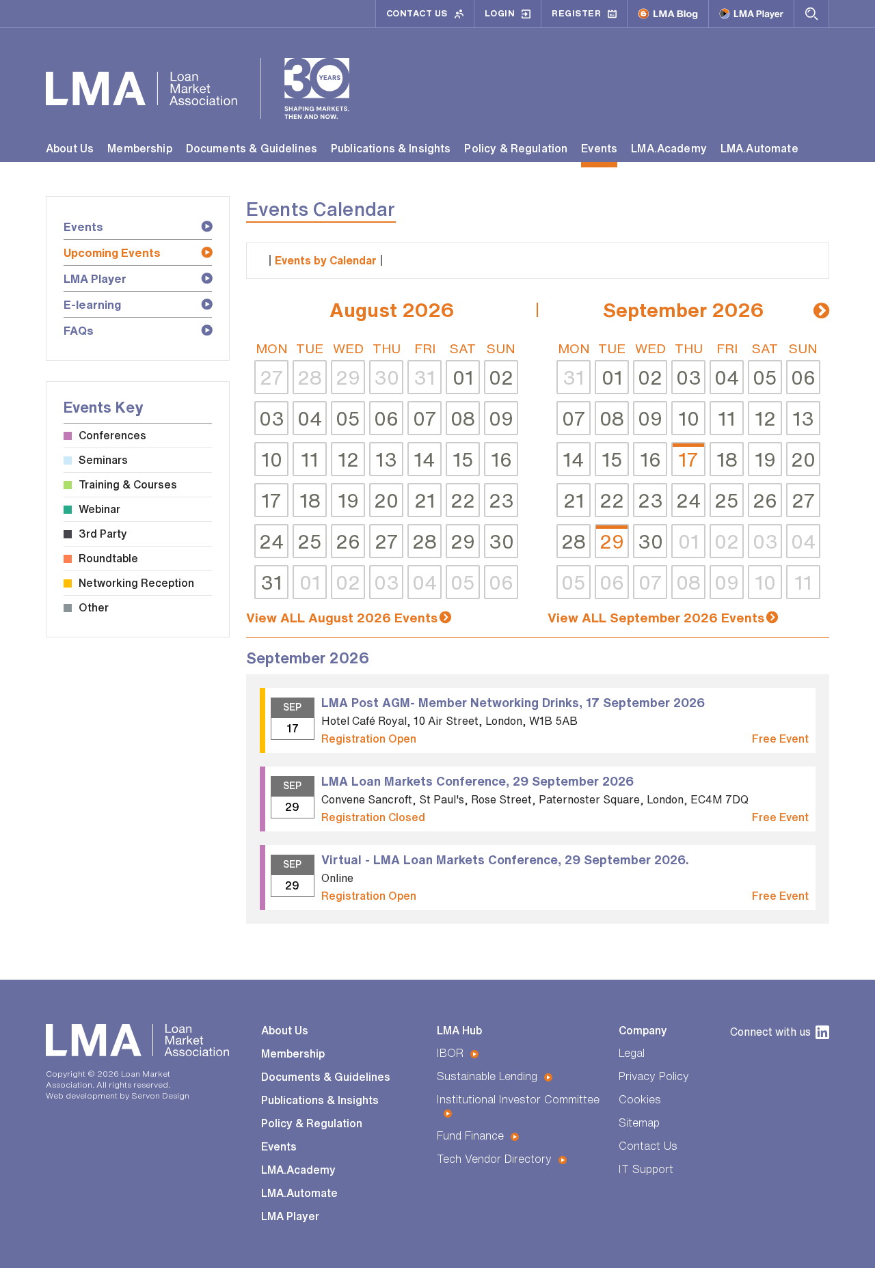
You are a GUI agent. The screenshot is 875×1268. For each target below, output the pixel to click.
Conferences (112, 435)
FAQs (79, 330)
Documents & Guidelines (251, 148)
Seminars (103, 459)
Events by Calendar (326, 260)
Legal (632, 1052)
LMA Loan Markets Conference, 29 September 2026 (477, 781)
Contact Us (417, 13)
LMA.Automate (759, 148)
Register (576, 13)
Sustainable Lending (487, 1076)
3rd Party (103, 533)
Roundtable (108, 558)
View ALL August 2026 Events (342, 617)
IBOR (450, 1052)
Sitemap (639, 1122)
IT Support (646, 1168)
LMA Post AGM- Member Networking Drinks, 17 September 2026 (513, 702)
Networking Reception (136, 582)
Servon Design (160, 1095)
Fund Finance (470, 1135)
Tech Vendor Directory (494, 1158)
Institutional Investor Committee (518, 1099)
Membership (139, 148)
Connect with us (770, 1031)
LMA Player (95, 278)
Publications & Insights (390, 148)
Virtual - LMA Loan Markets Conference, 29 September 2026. (505, 859)
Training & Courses (128, 484)
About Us (70, 148)
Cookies (640, 1099)
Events (599, 148)
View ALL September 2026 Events (656, 617)
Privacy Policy (654, 1076)
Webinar (99, 509)
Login (500, 13)
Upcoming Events (112, 252)
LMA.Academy (669, 148)
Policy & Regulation (515, 148)
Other (94, 607)
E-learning (92, 304)
